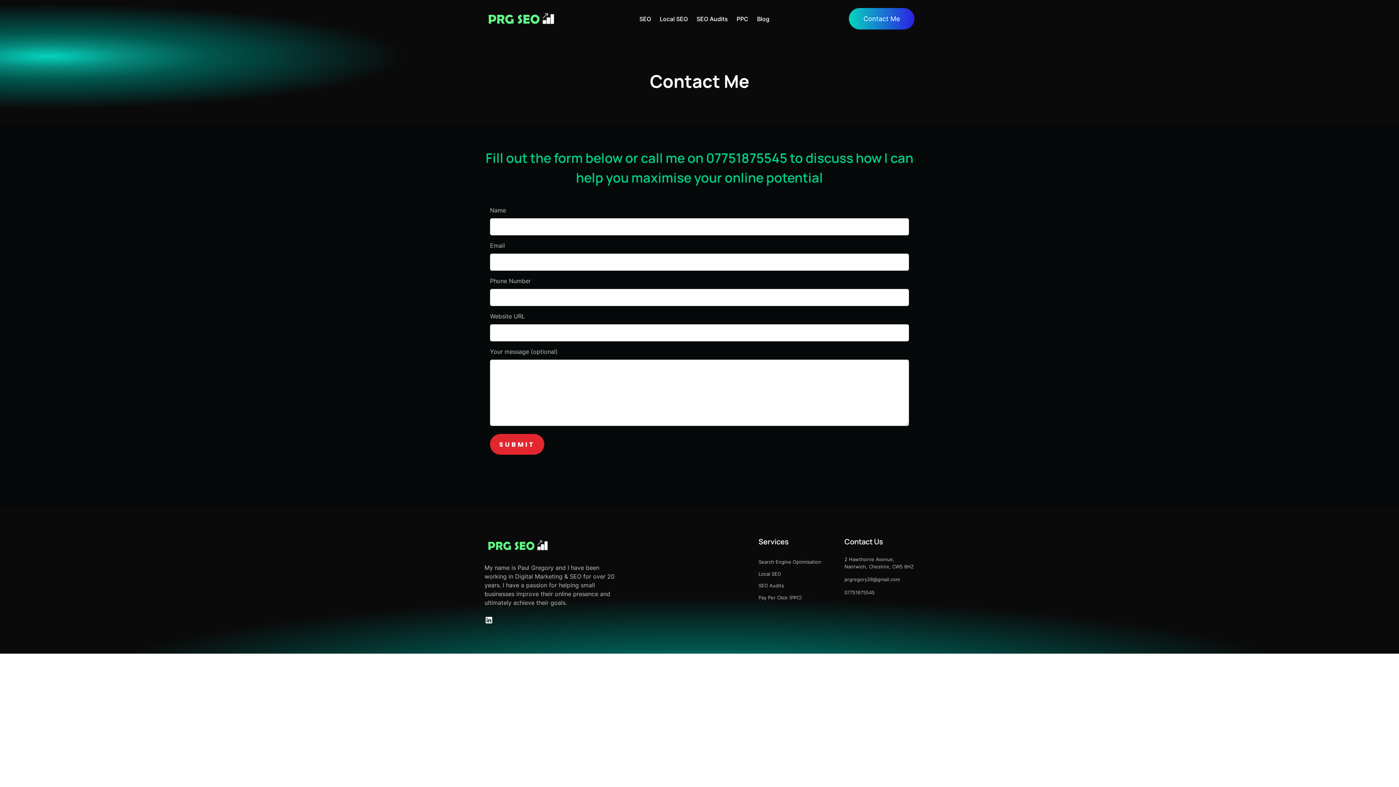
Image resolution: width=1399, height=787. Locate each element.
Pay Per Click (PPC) (780, 597)
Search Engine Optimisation (790, 562)
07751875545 (860, 592)
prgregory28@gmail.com (872, 579)
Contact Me (881, 19)
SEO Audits (771, 585)
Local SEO (770, 574)
